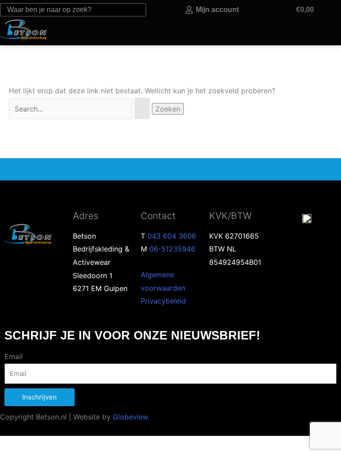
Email (13, 356)
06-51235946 (172, 248)
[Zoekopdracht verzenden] (142, 108)
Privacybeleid (163, 300)
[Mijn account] (189, 10)
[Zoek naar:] (80, 108)
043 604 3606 (171, 235)
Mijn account (217, 9)
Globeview (130, 416)
